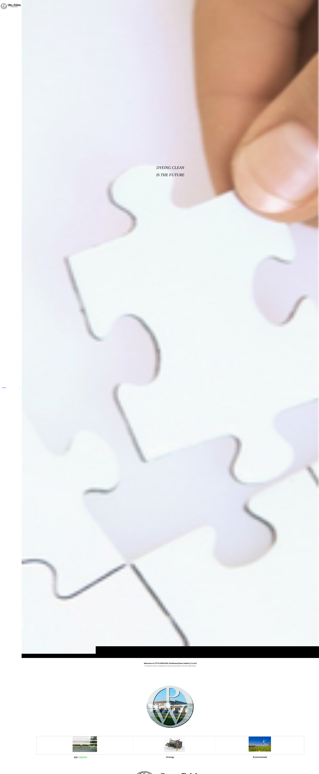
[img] (170, 329)
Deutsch (4, 387)
